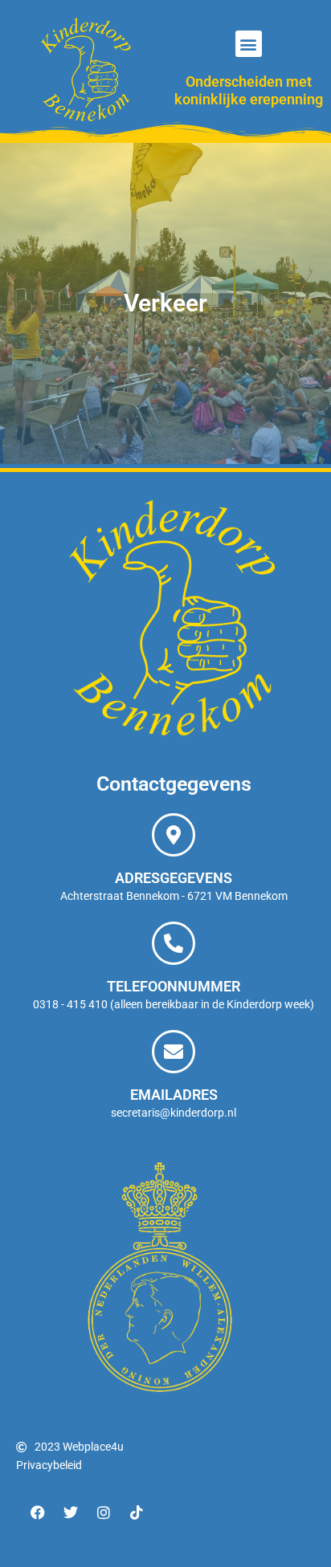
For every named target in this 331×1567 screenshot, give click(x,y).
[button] (248, 44)
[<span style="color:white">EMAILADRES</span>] (173, 1051)
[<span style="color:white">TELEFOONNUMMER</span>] (173, 943)
